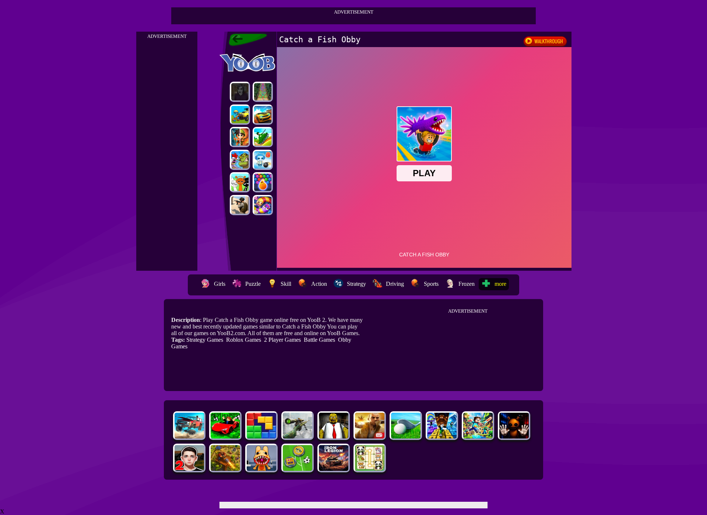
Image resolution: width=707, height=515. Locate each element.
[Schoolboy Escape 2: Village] (189, 469)
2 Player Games (282, 340)
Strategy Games (204, 340)
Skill (286, 284)
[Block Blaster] (261, 436)
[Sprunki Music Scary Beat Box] (240, 182)
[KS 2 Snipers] (297, 436)
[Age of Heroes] (240, 137)
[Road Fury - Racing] (189, 436)
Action (319, 284)
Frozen (466, 284)
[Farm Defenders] (225, 469)
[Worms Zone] (263, 205)
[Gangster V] (369, 436)
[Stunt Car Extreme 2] (263, 114)
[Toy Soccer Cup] (297, 469)
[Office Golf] (406, 436)
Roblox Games (243, 340)
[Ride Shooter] (240, 114)
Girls (219, 284)
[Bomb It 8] (263, 160)
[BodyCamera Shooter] (240, 205)
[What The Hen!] (240, 160)
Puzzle (253, 284)
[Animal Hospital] (261, 469)
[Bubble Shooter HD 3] (263, 182)
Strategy (356, 284)
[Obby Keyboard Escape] (442, 436)
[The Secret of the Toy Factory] (514, 436)
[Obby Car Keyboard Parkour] (225, 436)
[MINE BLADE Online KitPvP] (478, 436)
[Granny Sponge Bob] (333, 436)
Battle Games (319, 340)
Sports (431, 284)
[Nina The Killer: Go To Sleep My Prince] (240, 92)
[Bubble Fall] (263, 92)
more (500, 284)
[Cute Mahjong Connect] (369, 469)
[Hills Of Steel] (263, 137)
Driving (395, 284)
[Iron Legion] (333, 469)
